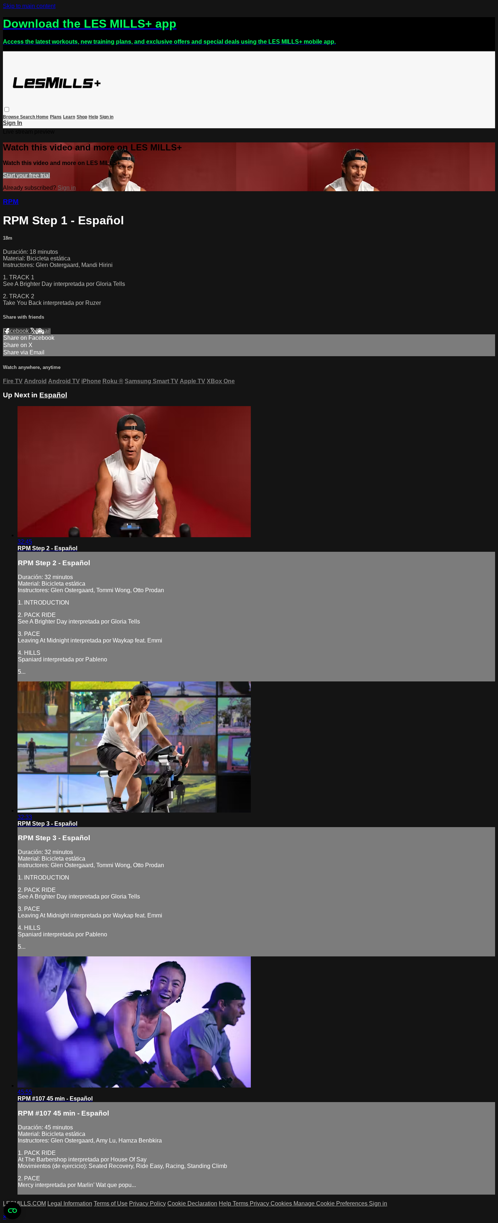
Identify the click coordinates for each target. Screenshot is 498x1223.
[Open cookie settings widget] (12, 1210)
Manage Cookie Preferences (331, 1203)
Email (43, 331)
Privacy (260, 1203)
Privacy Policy (147, 1203)
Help (93, 116)
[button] (6, 109)
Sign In (12, 123)
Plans (56, 116)
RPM (11, 201)
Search (28, 116)
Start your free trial (26, 175)
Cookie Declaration (192, 1203)
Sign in (106, 116)
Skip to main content (29, 6)
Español (53, 395)
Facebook (16, 331)
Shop (82, 116)
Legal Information (69, 1203)
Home (42, 116)
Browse (11, 116)
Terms (241, 1203)
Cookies (282, 1203)
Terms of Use (111, 1203)
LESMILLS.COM (24, 1203)
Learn (69, 116)
